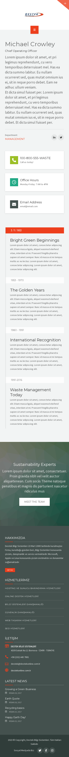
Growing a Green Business (20, 689)
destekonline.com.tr (21, 670)
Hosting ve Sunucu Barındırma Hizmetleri (33, 588)
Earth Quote (12, 698)
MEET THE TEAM (34, 501)
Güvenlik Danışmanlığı (19, 612)
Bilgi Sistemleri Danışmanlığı (24, 604)
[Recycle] (34, 14)
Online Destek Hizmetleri (22, 596)
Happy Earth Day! (15, 717)
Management (15, 139)
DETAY (10, 570)
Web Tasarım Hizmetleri (21, 620)
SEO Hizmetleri (15, 628)
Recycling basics (14, 707)
